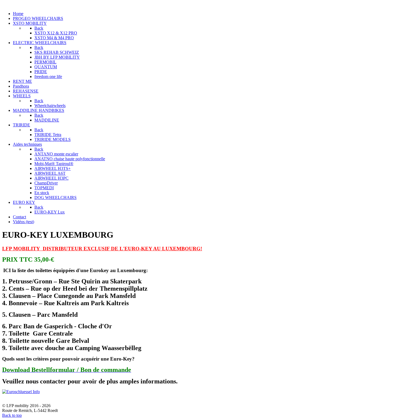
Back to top (12, 415)
